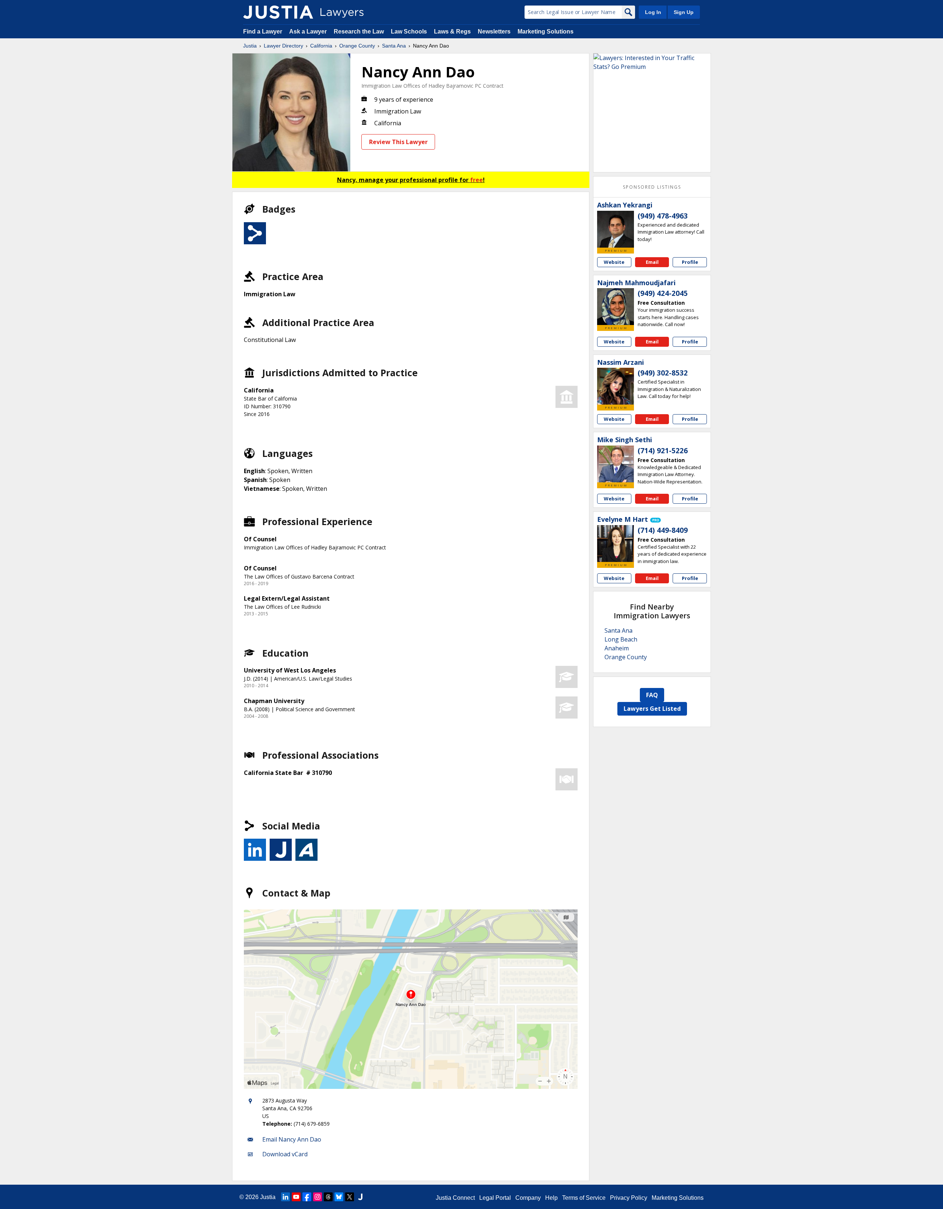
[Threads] (328, 1196)
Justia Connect (455, 1198)
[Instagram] (317, 1196)
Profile (690, 262)
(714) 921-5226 (663, 450)
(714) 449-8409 (663, 530)
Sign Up (684, 12)
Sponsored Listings (652, 187)
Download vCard (285, 1154)
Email (652, 262)
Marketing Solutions (546, 31)
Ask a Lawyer (308, 31)
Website (614, 262)
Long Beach (620, 639)
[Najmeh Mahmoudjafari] (615, 306)
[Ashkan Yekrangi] (615, 229)
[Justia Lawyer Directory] (278, 12)
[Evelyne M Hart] (615, 543)
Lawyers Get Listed (652, 709)
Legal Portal (495, 1198)
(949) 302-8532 (663, 373)
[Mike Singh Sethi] (615, 463)
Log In (653, 12)
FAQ (652, 695)
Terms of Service (584, 1198)
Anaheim (616, 648)
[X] (349, 1196)
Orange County (357, 46)
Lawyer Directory (283, 46)
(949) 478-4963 (663, 216)
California (321, 46)
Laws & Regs (452, 31)
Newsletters (494, 31)
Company (528, 1198)
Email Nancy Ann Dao (291, 1139)
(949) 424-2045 (663, 293)
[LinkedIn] (285, 1196)
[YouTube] (296, 1196)
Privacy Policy (628, 1198)
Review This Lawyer (398, 142)
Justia (250, 46)
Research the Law (359, 31)
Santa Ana (394, 46)
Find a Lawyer (262, 31)
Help (551, 1198)
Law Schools (409, 31)
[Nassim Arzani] (615, 386)
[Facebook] (306, 1196)
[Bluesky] (338, 1196)
